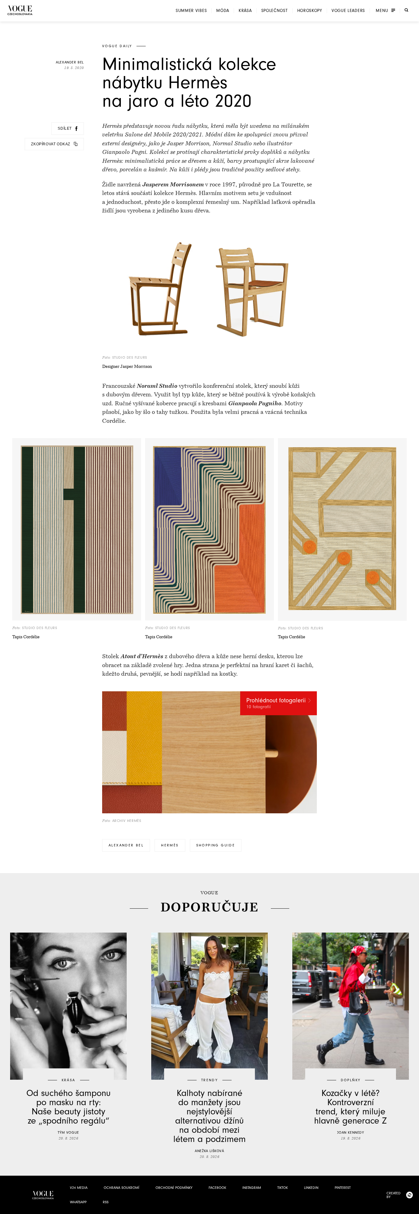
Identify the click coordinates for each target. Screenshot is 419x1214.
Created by (393, 1195)
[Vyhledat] (406, 10)
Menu (382, 10)
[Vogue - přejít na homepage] (20, 10)
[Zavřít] (412, 1207)
